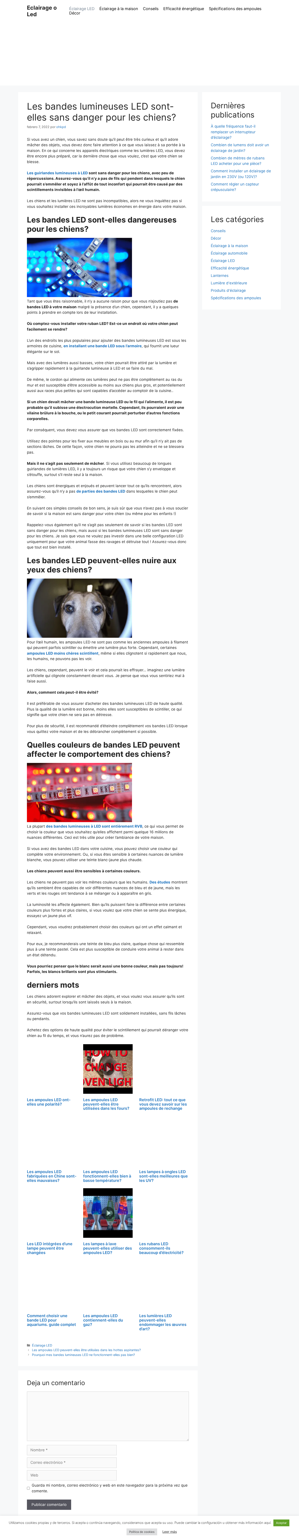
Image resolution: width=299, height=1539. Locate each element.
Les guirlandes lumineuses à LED (57, 173)
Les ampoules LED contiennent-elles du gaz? (103, 1320)
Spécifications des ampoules (235, 9)
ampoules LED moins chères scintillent (62, 653)
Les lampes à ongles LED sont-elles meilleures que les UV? (163, 1176)
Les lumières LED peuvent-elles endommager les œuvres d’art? (162, 1322)
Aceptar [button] (281, 1523)
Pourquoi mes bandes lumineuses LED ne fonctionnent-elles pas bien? (83, 1355)
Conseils (150, 9)
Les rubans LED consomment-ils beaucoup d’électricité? (161, 1248)
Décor (74, 13)
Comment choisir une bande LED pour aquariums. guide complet (51, 1320)
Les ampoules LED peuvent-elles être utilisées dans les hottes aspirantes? (86, 1350)
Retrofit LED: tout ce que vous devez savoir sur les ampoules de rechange (163, 1104)
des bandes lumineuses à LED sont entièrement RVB (94, 826)
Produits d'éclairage (228, 290)
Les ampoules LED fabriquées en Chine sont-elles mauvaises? (51, 1176)
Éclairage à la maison (118, 9)
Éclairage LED (82, 9)
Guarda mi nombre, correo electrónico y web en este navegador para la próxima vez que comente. (110, 1488)
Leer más (169, 1532)
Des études (160, 882)
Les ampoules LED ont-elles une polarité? (48, 1101)
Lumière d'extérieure (229, 283)
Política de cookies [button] (142, 1532)
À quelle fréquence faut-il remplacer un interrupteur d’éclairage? (233, 132)
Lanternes (220, 275)
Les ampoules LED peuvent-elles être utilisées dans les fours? (106, 1104)
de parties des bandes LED (100, 491)
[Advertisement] (149, 55)
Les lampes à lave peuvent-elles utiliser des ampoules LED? (107, 1248)
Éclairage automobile (229, 253)
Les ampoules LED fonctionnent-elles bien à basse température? (107, 1176)
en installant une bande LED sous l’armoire (102, 346)
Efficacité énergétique (183, 9)
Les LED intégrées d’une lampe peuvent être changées (49, 1248)
